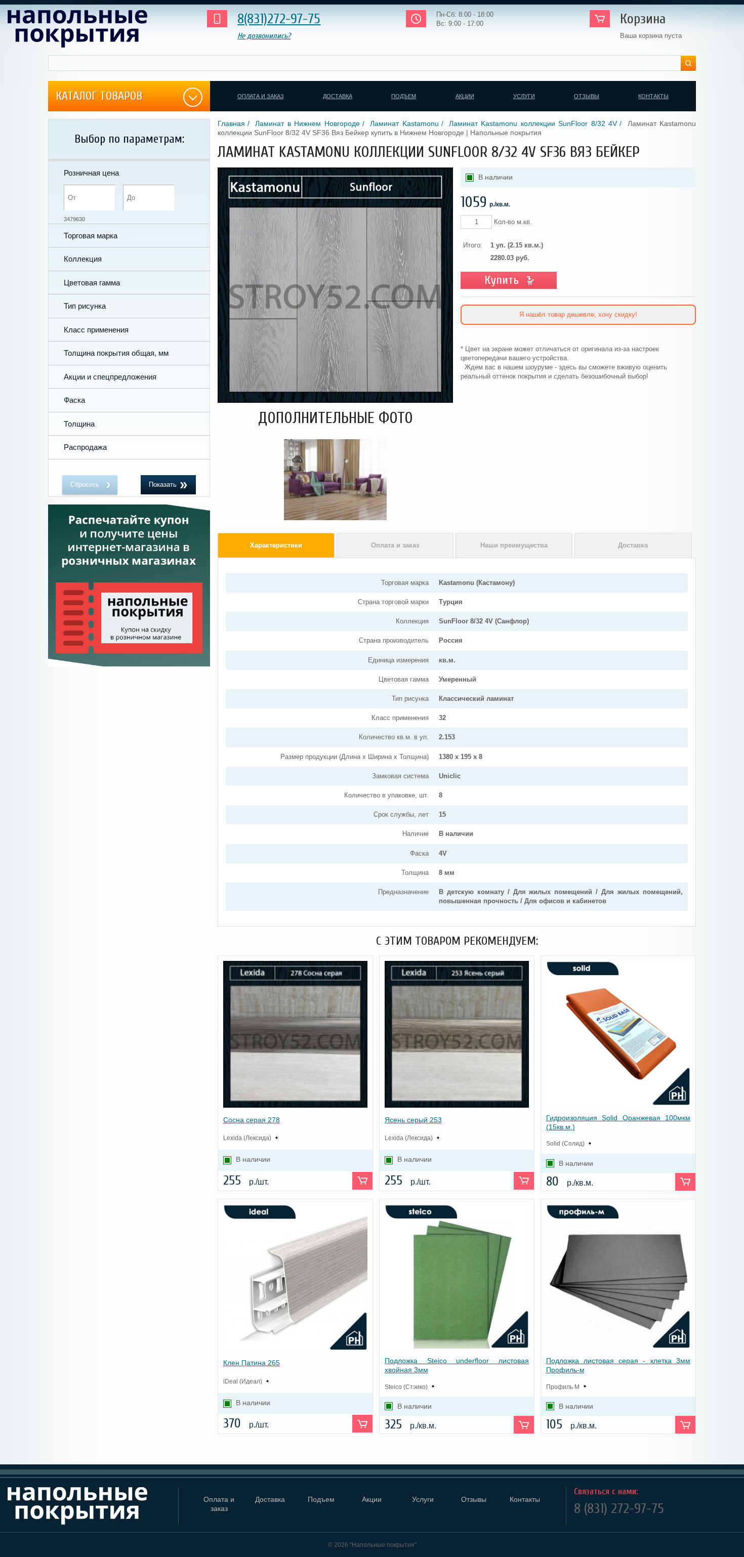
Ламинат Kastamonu (404, 123)
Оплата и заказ (260, 96)
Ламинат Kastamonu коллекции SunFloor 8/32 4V (533, 123)
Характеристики (276, 545)
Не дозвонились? (264, 35)
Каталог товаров (99, 96)
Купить (501, 280)
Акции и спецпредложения (110, 376)
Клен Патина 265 (251, 1363)
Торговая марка (90, 235)
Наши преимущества (514, 545)
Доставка (337, 96)
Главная (231, 123)
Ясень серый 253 (413, 1120)
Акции (465, 96)
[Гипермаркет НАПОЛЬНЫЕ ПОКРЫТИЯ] (89, 1506)
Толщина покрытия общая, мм (116, 353)
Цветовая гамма (92, 282)
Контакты (653, 96)
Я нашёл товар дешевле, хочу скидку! (578, 314)
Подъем (403, 96)
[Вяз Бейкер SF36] (335, 400)
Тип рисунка (85, 306)
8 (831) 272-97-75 (619, 1508)
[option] (335, 479)
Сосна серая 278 (251, 1120)
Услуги (524, 96)
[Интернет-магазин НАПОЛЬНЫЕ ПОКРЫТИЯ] (93, 29)
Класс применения (96, 329)
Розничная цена (91, 173)
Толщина (79, 423)
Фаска (74, 400)
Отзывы (586, 96)
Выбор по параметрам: (129, 139)
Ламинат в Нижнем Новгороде (307, 123)
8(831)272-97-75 (278, 19)
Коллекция (83, 259)
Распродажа (85, 447)
